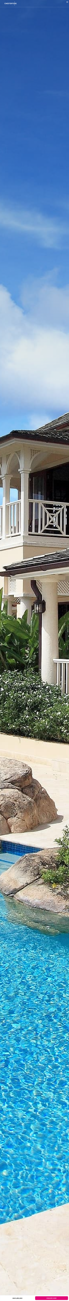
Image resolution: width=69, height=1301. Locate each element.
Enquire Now (52, 1298)
